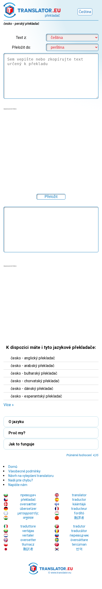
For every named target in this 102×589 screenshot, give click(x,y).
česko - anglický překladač (33, 358)
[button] (51, 294)
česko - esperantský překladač (36, 396)
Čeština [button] (85, 12)
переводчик (79, 535)
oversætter (28, 504)
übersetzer (28, 509)
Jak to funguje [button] (21, 444)
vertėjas (28, 531)
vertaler (28, 535)
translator (79, 495)
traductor (79, 499)
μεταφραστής (28, 513)
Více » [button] (9, 405)
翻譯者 (79, 518)
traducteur (79, 509)
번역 (79, 549)
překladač (28, 499)
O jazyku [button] (16, 421)
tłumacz (28, 544)
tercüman (79, 544)
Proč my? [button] (17, 433)
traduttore (28, 526)
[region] (51, 303)
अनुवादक (28, 518)
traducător (79, 531)
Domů (12, 467)
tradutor (79, 526)
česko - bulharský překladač (34, 373)
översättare (79, 540)
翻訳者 (28, 549)
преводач (28, 495)
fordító (79, 513)
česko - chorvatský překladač (35, 381)
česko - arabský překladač (32, 365)
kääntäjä (79, 504)
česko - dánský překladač (32, 388)
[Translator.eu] (32, 9)
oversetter (28, 540)
